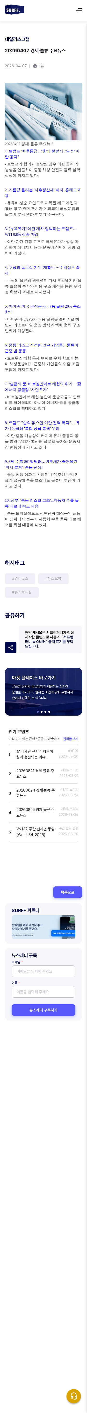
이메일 (17, 962)
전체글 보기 (70, 739)
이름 (16, 983)
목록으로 (67, 892)
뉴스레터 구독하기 (43, 1010)
